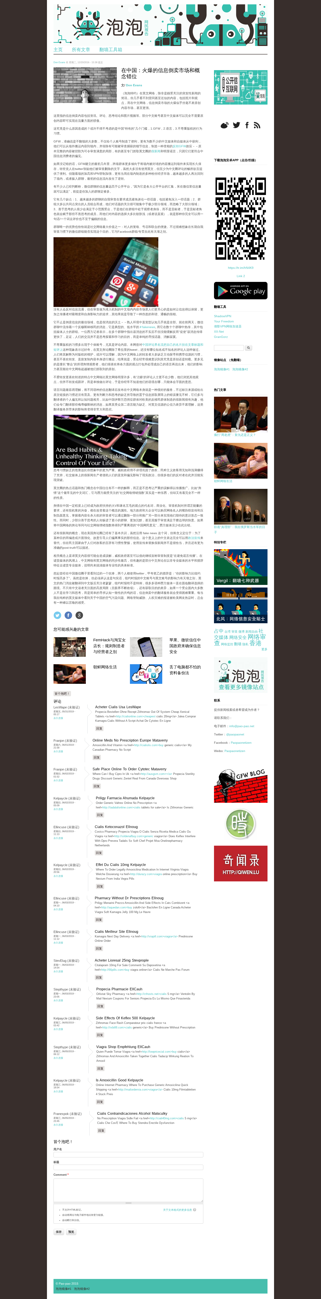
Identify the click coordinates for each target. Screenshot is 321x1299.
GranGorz (221, 337)
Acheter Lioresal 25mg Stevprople (122, 960)
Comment (61, 1174)
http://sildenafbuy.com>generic (133, 836)
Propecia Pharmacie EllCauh (119, 989)
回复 (99, 728)
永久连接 (58, 718)
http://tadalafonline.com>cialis (121, 807)
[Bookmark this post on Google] (79, 615)
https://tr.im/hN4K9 (241, 267)
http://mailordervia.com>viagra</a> (140, 1089)
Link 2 (241, 276)
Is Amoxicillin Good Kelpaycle (119, 1080)
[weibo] (224, 125)
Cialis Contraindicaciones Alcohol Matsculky (132, 1113)
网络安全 (238, 637)
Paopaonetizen (241, 742)
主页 (58, 49)
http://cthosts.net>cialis (152, 994)
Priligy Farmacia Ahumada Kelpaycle (125, 798)
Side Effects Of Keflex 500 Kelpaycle (125, 1018)
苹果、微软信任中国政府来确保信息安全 (185, 646)
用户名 (58, 1149)
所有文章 (81, 49)
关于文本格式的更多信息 (177, 1209)
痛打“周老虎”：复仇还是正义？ (235, 435)
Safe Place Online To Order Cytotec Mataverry (129, 769)
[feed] (257, 125)
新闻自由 (251, 631)
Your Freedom (224, 321)
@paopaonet (235, 734)
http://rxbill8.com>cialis (117, 1027)
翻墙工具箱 (110, 49)
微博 (241, 631)
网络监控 (227, 644)
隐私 (245, 644)
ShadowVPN (222, 316)
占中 (219, 631)
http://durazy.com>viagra (146, 874)
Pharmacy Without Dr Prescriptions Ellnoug (129, 898)
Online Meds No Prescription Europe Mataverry (130, 740)
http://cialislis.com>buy (149, 745)
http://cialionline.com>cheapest (135, 716)
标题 (56, 1162)
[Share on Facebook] (68, 615)
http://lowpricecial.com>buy (159, 1051)
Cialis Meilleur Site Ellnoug (116, 931)
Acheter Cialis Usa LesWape (118, 707)
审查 (234, 631)
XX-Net (219, 331)
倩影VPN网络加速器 (228, 326)
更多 (264, 649)
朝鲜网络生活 (105, 667)
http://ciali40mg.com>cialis (167, 1118)
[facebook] (247, 125)
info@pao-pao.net (241, 726)
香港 (255, 643)
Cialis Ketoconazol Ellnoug (116, 827)
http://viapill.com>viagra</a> (160, 936)
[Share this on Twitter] (57, 615)
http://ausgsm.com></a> (156, 774)
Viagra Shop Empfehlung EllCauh (123, 1047)
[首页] (161, 25)
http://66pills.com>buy (115, 969)
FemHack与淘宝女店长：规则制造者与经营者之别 (109, 646)
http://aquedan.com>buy (116, 907)
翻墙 (238, 644)
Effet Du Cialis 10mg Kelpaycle (121, 865)
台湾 (227, 631)
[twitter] (236, 125)
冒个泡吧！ (62, 693)
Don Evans (59, 62)
